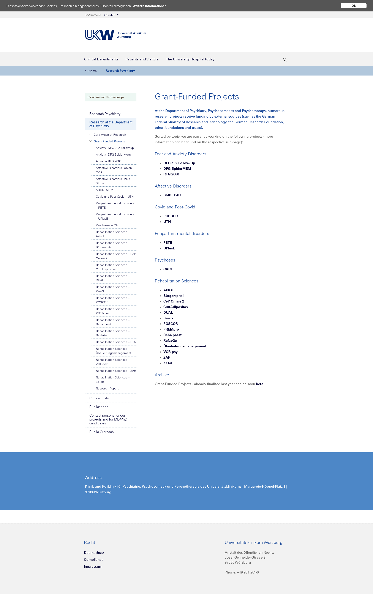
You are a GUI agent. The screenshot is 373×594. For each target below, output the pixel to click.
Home (93, 71)
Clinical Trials (99, 398)
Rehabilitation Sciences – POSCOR (113, 300)
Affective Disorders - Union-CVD (114, 170)
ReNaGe (170, 340)
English (100, 14)
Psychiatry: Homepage (105, 97)
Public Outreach (101, 432)
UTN (167, 221)
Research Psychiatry (120, 70)
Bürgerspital (173, 295)
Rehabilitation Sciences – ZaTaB (113, 379)
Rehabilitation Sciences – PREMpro (113, 311)
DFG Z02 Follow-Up (179, 163)
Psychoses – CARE (109, 225)
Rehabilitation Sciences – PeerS (113, 289)
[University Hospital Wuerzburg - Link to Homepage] (115, 35)
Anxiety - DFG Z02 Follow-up (115, 148)
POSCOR (170, 216)
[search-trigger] (285, 59)
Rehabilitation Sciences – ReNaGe (113, 333)
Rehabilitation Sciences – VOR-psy (113, 362)
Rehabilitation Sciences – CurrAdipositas (113, 267)
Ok (354, 6)
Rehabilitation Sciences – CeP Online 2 (116, 256)
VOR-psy (170, 352)
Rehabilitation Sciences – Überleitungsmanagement (113, 351)
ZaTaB (168, 363)
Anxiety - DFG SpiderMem (113, 154)
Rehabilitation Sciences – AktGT (113, 234)
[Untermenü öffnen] (90, 134)
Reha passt (172, 335)
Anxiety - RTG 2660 (109, 161)
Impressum (93, 566)
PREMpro (171, 329)
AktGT (168, 290)
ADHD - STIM (104, 190)
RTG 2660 (171, 174)
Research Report (107, 388)
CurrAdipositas (175, 307)
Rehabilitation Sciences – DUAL (113, 278)
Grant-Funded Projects (109, 141)
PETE (167, 242)
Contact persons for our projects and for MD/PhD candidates (108, 419)
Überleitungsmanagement (184, 346)
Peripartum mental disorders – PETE (115, 205)
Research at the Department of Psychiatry (110, 124)
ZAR (167, 357)
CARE (168, 269)
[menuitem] (101, 14)
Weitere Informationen (149, 6)
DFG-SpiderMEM (177, 168)
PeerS (168, 318)
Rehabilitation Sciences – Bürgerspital (113, 245)
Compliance (93, 559)
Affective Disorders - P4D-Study (113, 181)
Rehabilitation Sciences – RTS (116, 342)
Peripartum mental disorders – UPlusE (115, 216)
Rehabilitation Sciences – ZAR (116, 371)
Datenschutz (94, 552)
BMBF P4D (172, 195)
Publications (98, 407)
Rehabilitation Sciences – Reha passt (113, 322)
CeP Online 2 (173, 301)
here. (260, 384)
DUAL (168, 312)
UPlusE (169, 248)
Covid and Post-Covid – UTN (115, 197)
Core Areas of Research (110, 135)
